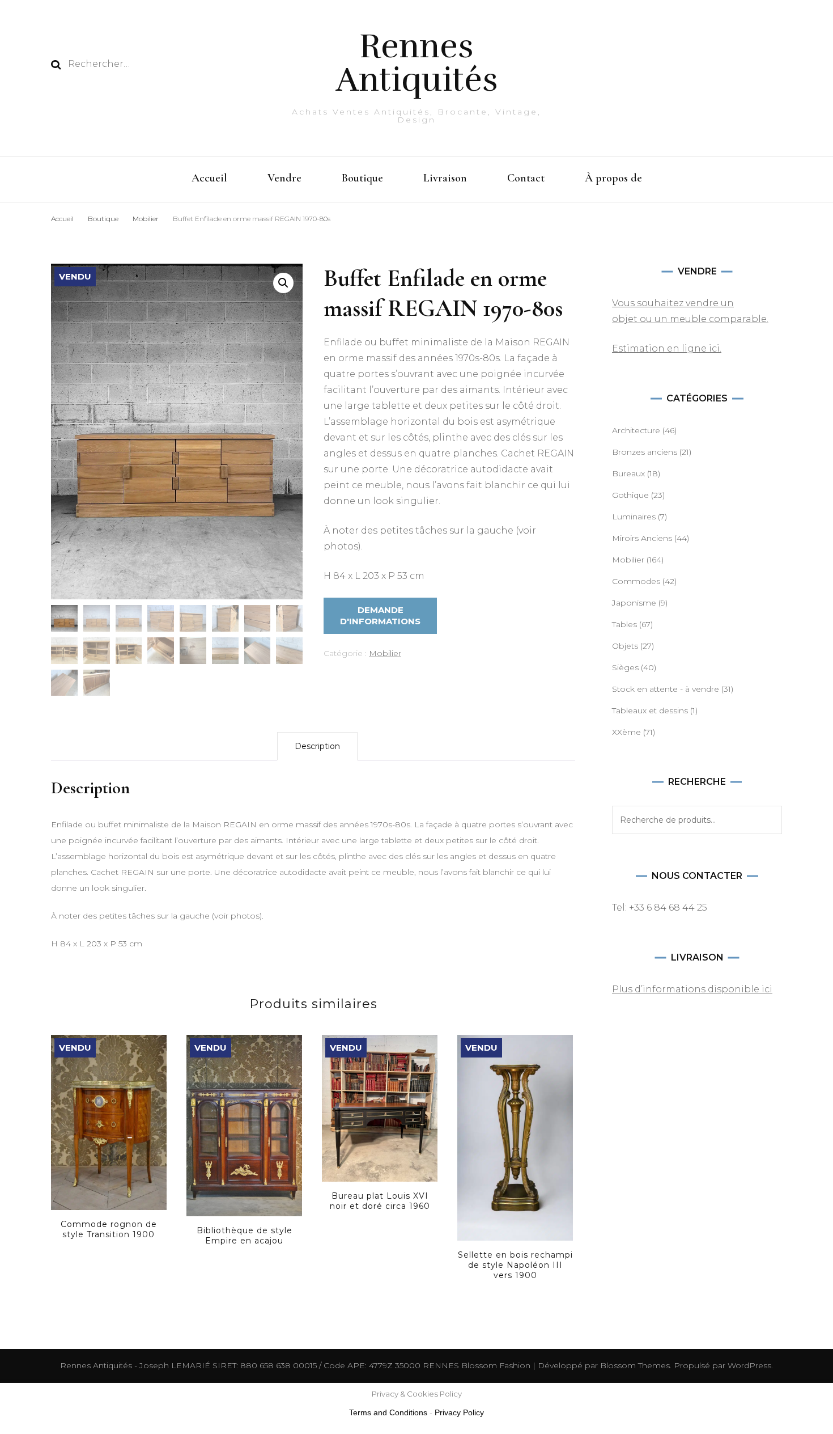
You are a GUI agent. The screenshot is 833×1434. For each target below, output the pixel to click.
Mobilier (385, 653)
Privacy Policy (459, 1412)
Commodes (636, 581)
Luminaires (634, 516)
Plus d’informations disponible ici (692, 989)
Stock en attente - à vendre (665, 689)
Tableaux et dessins (650, 710)
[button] (283, 283)
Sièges (625, 667)
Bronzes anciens (644, 452)
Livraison (445, 178)
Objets (625, 646)
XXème (626, 732)
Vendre (284, 178)
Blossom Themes (634, 1365)
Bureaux (628, 473)
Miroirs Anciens (642, 538)
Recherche (767, 820)
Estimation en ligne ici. (666, 348)
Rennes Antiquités (416, 63)
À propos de (613, 178)
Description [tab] (317, 746)
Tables (624, 624)
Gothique (630, 495)
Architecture (636, 430)
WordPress (749, 1365)
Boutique (362, 178)
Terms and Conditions (388, 1412)
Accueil (209, 178)
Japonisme (634, 603)
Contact (526, 178)
